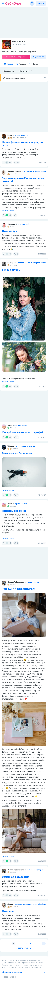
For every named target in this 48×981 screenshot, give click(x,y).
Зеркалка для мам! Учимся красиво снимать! (23, 180)
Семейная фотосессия (15, 876)
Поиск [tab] (35, 64)
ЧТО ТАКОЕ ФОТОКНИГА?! (18, 588)
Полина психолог (14, 171)
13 (18, 162)
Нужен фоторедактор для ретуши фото (22, 144)
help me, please (20, 425)
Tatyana (10, 446)
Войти (41, 3)
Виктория (11, 263)
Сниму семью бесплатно (17, 453)
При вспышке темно (14, 510)
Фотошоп (8, 911)
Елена (9, 135)
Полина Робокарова (15, 582)
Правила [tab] (22, 64)
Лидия (10, 904)
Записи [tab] (10, 64)
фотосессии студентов (25, 446)
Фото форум (9, 230)
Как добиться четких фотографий (22, 432)
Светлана (11, 224)
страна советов (21, 135)
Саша (9, 425)
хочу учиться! (23, 224)
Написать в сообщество (15, 57)
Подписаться (38, 57)
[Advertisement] (24, 106)
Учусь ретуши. (11, 269)
